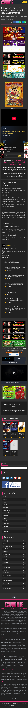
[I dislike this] (17, 354)
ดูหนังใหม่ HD (6, 510)
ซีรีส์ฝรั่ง (5, 505)
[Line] (25, 22)
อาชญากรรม (6, 554)
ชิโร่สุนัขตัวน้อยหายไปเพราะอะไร (10, 147)
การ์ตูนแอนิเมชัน (12, 167)
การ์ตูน (5, 167)
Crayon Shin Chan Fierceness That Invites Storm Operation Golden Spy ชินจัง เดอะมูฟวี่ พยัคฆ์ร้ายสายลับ (15, 267)
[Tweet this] (17, 22)
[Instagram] (11, 478)
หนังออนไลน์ (6, 656)
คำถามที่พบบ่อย (6, 144)
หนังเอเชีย (5, 526)
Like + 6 (13, 355)
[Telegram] (23, 22)
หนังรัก (5, 578)
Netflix (5, 497)
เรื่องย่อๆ (4, 137)
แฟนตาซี (5, 564)
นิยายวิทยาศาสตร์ (7, 580)
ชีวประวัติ (5, 548)
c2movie (3, 19)
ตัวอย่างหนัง (6, 512)
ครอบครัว (5, 562)
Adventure (7, 173)
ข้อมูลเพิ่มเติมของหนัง (7, 135)
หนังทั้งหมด (10, 19)
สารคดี (5, 559)
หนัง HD (5, 515)
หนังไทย (5, 531)
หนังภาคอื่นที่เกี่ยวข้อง (8, 151)
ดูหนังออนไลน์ (19, 176)
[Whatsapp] (20, 22)
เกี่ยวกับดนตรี (6, 572)
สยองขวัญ (6, 570)
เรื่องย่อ (4, 140)
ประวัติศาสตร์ (6, 567)
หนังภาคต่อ (6, 523)
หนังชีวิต (5, 556)
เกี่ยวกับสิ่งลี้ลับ (7, 575)
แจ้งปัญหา (20, 359)
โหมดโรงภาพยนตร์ (14, 362)
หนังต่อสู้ (5, 541)
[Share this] (14, 22)
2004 (7, 156)
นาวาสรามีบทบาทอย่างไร (8, 149)
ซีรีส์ (4, 502)
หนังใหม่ (5, 528)
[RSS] (19, 478)
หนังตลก (14, 169)
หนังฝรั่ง (5, 520)
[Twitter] (7, 478)
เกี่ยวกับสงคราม (7, 588)
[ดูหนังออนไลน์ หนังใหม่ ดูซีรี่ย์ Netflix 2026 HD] (7, 3)
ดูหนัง (13, 176)
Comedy (21, 173)
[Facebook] (14, 485)
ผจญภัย (20, 167)
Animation (14, 173)
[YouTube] (15, 478)
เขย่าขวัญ (5, 586)
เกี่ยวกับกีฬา (6, 583)
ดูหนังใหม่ (20, 676)
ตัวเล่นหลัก (8, 359)
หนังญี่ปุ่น (8, 169)
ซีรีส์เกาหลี (6, 507)
